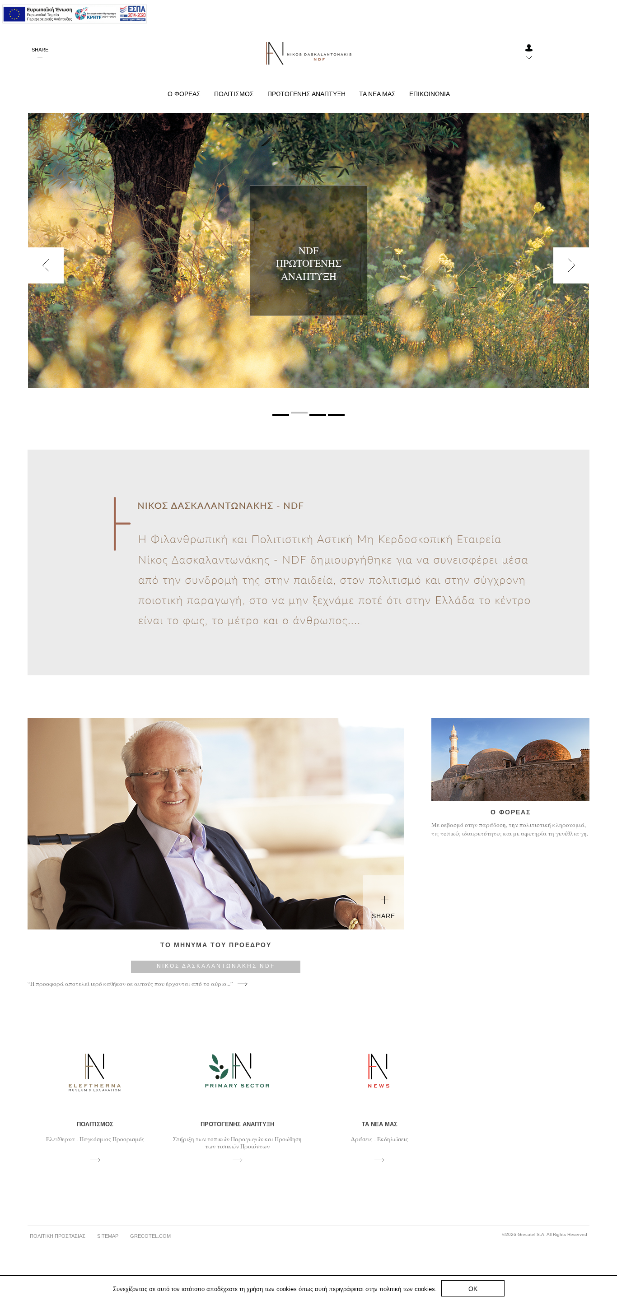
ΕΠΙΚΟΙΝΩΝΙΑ (429, 94)
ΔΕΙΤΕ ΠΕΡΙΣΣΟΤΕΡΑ (308, 274)
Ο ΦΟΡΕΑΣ (184, 94)
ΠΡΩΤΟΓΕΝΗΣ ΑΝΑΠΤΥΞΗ (306, 94)
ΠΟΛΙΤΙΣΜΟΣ (234, 94)
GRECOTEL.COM (150, 1236)
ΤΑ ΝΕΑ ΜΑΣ (377, 94)
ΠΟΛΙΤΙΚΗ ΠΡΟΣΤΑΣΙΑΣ (57, 1236)
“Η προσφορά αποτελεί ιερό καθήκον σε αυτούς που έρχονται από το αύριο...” (130, 984)
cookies (425, 1289)
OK (472, 1288)
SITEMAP (107, 1236)
